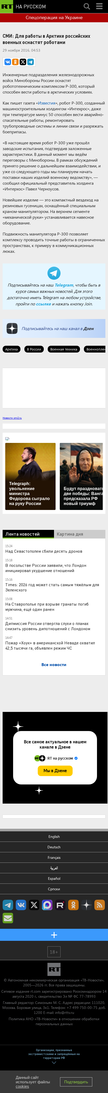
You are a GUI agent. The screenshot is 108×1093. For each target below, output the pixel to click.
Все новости (53, 664)
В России (34, 349)
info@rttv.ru (64, 1012)
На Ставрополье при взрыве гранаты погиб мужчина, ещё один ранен (47, 606)
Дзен (88, 328)
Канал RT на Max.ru (47, 905)
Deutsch (54, 846)
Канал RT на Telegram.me (8, 905)
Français (54, 857)
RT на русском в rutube (60, 905)
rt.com (35, 991)
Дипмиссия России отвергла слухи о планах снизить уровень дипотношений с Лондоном (47, 625)
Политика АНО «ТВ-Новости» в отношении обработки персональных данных (54, 1021)
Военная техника (63, 349)
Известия (46, 103)
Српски (54, 888)
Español (54, 878)
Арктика (11, 349)
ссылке (43, 303)
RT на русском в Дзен (86, 905)
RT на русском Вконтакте (21, 905)
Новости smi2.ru (12, 418)
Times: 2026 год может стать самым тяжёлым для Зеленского (52, 587)
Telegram (64, 285)
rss (99, 905)
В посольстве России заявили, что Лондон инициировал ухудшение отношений (45, 567)
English (54, 836)
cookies (22, 1086)
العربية (54, 867)
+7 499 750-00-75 (82, 1007)
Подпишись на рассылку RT (8, 918)
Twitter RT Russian (34, 905)
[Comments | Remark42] (54, 387)
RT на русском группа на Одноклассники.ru (73, 905)
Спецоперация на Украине (54, 17)
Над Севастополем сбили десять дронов (43, 551)
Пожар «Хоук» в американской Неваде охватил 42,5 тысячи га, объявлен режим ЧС (50, 645)
